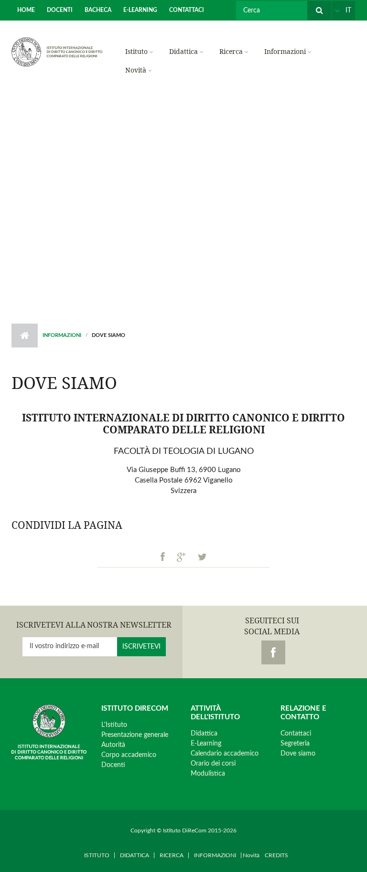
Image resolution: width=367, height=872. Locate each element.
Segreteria (295, 743)
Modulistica (208, 773)
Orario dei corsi (213, 763)
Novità (135, 69)
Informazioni (285, 51)
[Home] (56, 51)
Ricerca (231, 51)
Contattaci (186, 10)
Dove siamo (298, 753)
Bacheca (98, 10)
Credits (276, 855)
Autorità (113, 745)
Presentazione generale (134, 735)
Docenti (60, 10)
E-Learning (140, 10)
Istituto (136, 51)
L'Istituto (114, 725)
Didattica (183, 51)
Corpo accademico (128, 755)
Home (26, 10)
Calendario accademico (225, 753)
